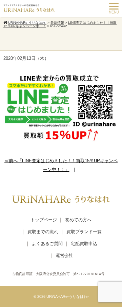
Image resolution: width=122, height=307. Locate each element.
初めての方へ (78, 219)
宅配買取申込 (84, 243)
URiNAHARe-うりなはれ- (67, 296)
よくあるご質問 (47, 243)
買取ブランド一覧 (84, 231)
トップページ (43, 219)
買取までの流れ (42, 231)
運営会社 (64, 255)
